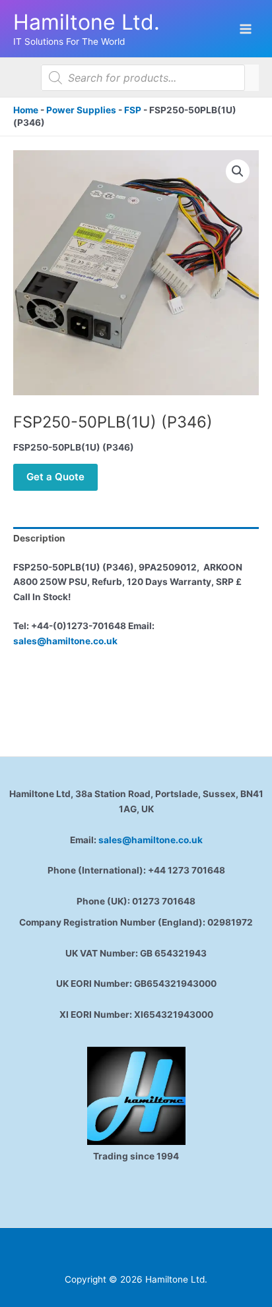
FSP (132, 110)
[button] (238, 171)
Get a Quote (55, 476)
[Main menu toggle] (246, 29)
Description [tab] (39, 538)
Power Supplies (81, 110)
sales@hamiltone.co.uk (65, 641)
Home (25, 110)
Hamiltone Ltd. (86, 22)
